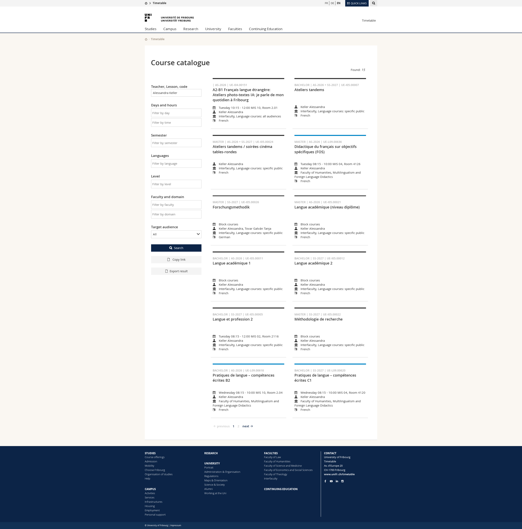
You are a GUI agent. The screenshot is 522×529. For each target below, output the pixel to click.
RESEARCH (211, 453)
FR (326, 3)
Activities (150, 493)
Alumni (208, 489)
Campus (169, 28)
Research (190, 28)
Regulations (211, 476)
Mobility (149, 465)
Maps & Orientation (216, 480)
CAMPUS (150, 489)
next (245, 426)
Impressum (175, 525)
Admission (151, 461)
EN (339, 3)
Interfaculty (270, 478)
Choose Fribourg (155, 470)
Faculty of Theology (275, 474)
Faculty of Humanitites (277, 461)
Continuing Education (265, 28)
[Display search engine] (373, 3)
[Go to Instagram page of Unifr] (342, 481)
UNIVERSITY (212, 463)
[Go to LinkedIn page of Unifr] (337, 481)
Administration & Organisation (222, 472)
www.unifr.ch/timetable (339, 474)
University (213, 28)
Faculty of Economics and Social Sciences (288, 470)
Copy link (179, 259)
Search (178, 248)
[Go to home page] (146, 3)
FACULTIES (271, 453)
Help (147, 478)
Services (149, 497)
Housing (150, 506)
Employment (152, 510)
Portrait (208, 467)
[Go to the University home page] (169, 18)
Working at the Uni (215, 493)
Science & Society (214, 484)
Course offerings (155, 457)
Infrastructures (153, 502)
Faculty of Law (272, 457)
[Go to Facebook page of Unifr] (325, 481)
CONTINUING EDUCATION (281, 489)
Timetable (159, 3)
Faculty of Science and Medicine (283, 465)
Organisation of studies (159, 474)
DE (332, 3)
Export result (179, 271)
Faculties (235, 28)
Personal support (155, 514)
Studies (150, 28)
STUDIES (150, 453)
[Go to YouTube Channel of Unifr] (331, 481)
